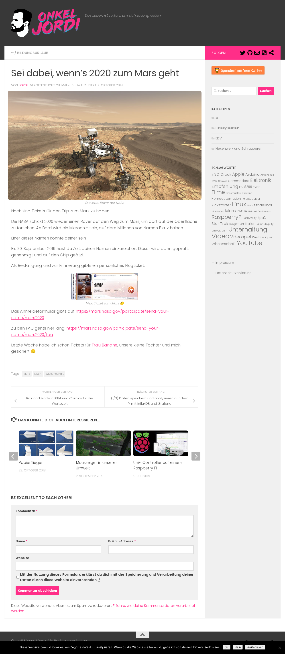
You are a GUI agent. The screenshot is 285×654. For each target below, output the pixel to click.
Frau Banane (104, 345)
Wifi (271, 237)
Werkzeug (260, 237)
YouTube (249, 243)
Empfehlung (225, 186)
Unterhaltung (247, 229)
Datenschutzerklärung (234, 272)
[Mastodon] (271, 52)
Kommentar (26, 511)
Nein (237, 647)
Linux (239, 204)
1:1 (212, 175)
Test (241, 224)
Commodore (238, 181)
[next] (195, 456)
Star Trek (220, 223)
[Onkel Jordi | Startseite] (45, 23)
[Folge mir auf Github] (249, 52)
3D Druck (222, 174)
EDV (219, 138)
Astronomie (267, 175)
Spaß (261, 217)
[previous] (13, 456)
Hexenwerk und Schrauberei (238, 148)
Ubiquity (268, 224)
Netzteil (252, 211)
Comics (222, 181)
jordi (23, 85)
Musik (230, 211)
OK (226, 647)
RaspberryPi (227, 217)
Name (21, 541)
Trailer (249, 223)
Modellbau (263, 205)
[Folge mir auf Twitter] (242, 52)
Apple (238, 174)
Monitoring (218, 211)
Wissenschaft (55, 374)
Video (220, 236)
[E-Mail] (257, 52)
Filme (218, 192)
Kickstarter (221, 205)
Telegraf (233, 224)
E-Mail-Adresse (122, 541)
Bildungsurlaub (32, 52)
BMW (214, 181)
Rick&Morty (250, 218)
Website (22, 558)
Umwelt (216, 230)
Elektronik (260, 180)
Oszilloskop (264, 211)
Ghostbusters (234, 193)
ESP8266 (245, 187)
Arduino (252, 174)
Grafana (247, 193)
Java (256, 198)
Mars (27, 374)
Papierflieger (31, 462)
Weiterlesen (255, 647)
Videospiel (240, 237)
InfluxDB (246, 199)
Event (257, 187)
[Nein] (279, 648)
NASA (37, 374)
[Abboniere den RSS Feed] (264, 52)
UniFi (225, 230)
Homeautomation (226, 198)
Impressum (225, 262)
